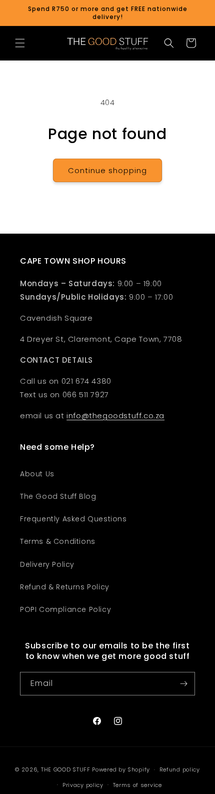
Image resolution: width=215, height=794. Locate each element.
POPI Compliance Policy (65, 609)
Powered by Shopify (121, 769)
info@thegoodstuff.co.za (115, 415)
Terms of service (137, 785)
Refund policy (180, 769)
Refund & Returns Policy (65, 587)
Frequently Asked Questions (73, 519)
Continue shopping (107, 170)
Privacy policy (83, 785)
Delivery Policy (47, 564)
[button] (20, 43)
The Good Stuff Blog (58, 496)
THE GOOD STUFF (65, 769)
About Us (37, 474)
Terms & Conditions (58, 541)
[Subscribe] (183, 683)
